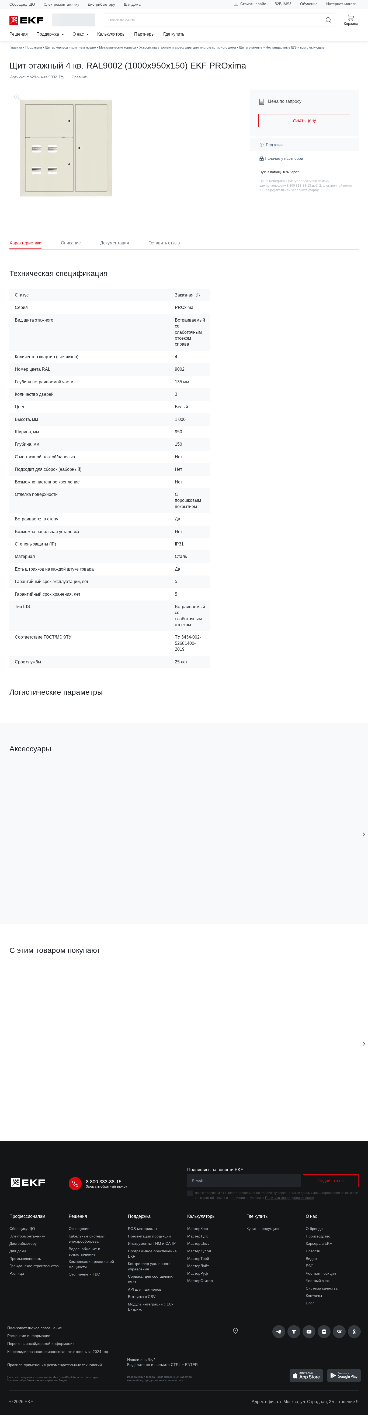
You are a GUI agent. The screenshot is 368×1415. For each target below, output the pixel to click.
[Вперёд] (364, 834)
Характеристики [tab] (25, 243)
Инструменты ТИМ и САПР (152, 1243)
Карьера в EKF (319, 1243)
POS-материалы (142, 1228)
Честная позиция (321, 1273)
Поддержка (48, 34)
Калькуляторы (111, 34)
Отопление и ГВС (84, 1274)
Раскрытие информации (28, 1336)
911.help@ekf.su (271, 190)
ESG (310, 1266)
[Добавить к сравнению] (88, 890)
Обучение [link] (309, 4)
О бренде (314, 1228)
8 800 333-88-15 (103, 1181)
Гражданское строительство (34, 1266)
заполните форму (305, 190)
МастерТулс (198, 1236)
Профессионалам (27, 1216)
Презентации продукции (149, 1236)
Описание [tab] (71, 243)
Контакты (314, 1296)
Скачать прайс (252, 4)
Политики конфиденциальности (289, 1198)
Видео (311, 1258)
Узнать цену (304, 120)
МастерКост (197, 1228)
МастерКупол (199, 1251)
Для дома (132, 4)
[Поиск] (328, 19)
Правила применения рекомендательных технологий (54, 1365)
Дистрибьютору (101, 4)
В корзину (40, 889)
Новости (313, 1251)
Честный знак (317, 1280)
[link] (278, 1331)
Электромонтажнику (61, 4)
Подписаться (331, 1180)
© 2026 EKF (21, 1401)
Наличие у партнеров (284, 158)
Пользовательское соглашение (34, 1328)
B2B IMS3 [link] (283, 4)
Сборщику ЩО (22, 4)
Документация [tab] (114, 243)
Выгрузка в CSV (141, 1296)
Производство (318, 1236)
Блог (310, 1303)
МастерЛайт (198, 1266)
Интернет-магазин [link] (342, 4)
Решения (18, 34)
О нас (78, 34)
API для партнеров (144, 1289)
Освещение (79, 1228)
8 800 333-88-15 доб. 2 (304, 185)
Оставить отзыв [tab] (164, 243)
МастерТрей (198, 1258)
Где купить (173, 34)
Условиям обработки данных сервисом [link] (32, 1380)
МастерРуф (197, 1273)
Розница (16, 1273)
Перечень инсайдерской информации (41, 1343)
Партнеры (144, 34)
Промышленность (25, 1258)
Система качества (322, 1288)
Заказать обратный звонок (106, 1186)
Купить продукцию (263, 1228)
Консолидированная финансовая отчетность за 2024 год (57, 1351)
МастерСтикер (200, 1280)
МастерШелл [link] (198, 1243)
